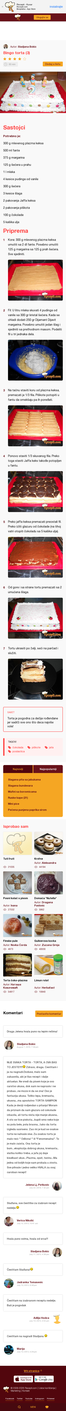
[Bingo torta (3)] (35, 280)
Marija (21, 1348)
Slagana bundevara (20, 785)
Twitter (20, 1398)
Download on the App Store (23, 1379)
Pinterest (50, 1398)
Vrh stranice (31, 1370)
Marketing (16, 1390)
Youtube (28, 1398)
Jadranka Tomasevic (30, 1282)
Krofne (48, 850)
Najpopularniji (48, 768)
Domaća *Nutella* (48, 891)
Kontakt (26, 1390)
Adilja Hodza (41, 1317)
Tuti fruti (17, 850)
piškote (36, 747)
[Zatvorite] (2, 7)
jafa (51, 747)
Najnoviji (18, 768)
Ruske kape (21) (18, 797)
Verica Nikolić (25, 1220)
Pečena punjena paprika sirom (27, 809)
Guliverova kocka (48, 932)
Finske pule (17, 932)
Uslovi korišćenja (47, 1388)
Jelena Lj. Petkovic (37, 1184)
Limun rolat (48, 973)
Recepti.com (6, 1389)
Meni (33, 1407)
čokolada (17, 747)
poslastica (18, 751)
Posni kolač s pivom (17, 891)
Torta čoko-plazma (17, 973)
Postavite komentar (49, 1013)
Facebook (9, 1398)
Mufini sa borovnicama (22, 791)
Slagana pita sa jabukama (24, 779)
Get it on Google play (44, 1379)
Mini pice (13, 803)
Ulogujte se (42, 17)
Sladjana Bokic (27, 46)
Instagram (39, 1398)
